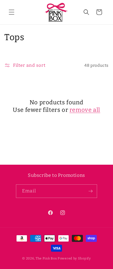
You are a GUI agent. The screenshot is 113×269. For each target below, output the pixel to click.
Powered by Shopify (74, 258)
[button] (11, 12)
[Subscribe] (90, 191)
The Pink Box (46, 258)
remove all (85, 109)
